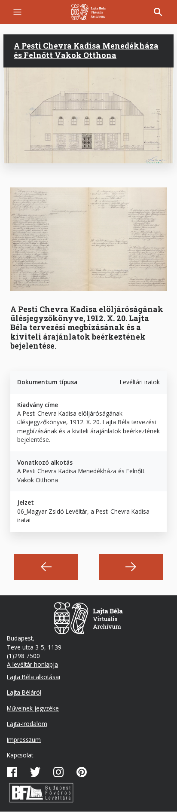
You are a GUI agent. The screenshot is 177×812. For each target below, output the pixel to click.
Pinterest (81, 772)
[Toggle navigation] (17, 12)
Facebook (12, 772)
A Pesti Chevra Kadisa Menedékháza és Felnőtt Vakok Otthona (86, 50)
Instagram (58, 772)
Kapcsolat (20, 755)
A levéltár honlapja (32, 664)
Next (131, 567)
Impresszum (24, 739)
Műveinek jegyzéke (33, 708)
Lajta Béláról (24, 692)
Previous (46, 567)
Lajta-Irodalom (27, 724)
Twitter (35, 772)
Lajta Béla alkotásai (33, 677)
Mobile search (158, 12)
